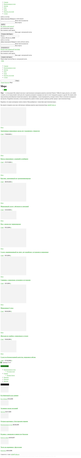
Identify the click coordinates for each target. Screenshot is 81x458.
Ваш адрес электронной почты (23, 32)
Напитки (7, 82)
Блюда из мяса (4, 438)
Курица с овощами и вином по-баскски (14, 434)
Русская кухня (11, 371)
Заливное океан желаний (9, 408)
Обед (5, 8)
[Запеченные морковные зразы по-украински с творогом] (13, 125)
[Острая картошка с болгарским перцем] (5, 418)
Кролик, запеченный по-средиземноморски (16, 178)
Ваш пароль (18, 22)
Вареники (3, 451)
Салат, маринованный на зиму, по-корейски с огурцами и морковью (24, 252)
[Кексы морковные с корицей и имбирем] (13, 153)
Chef (2, 134)
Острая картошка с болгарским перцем (14, 421)
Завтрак (6, 6)
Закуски (6, 381)
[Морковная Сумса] (13, 302)
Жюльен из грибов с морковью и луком (14, 336)
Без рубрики (4, 399)
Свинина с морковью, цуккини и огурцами (15, 280)
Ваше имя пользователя (21, 20)
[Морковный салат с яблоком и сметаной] (13, 201)
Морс (5, 90)
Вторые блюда (11, 375)
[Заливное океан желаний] (5, 405)
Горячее (6, 373)
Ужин (5, 10)
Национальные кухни (10, 4)
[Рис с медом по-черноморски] (8, 219)
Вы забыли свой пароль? (7, 26)
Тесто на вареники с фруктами (11, 447)
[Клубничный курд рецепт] (5, 392)
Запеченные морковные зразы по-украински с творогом (20, 131)
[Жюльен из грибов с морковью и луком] (13, 330)
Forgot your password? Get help (10, 49)
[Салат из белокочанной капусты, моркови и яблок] (8, 352)
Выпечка (6, 377)
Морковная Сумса (7, 308)
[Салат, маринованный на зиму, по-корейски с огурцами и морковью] (13, 247)
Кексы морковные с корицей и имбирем (14, 159)
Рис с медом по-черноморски (11, 224)
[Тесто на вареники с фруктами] (5, 444)
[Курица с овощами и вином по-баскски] (5, 431)
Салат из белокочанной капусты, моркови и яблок (18, 357)
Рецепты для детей (9, 11)
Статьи (6, 13)
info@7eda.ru (52, 105)
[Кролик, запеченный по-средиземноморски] (8, 173)
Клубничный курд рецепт (9, 395)
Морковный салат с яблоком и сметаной (15, 206)
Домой (2, 82)
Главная (6, 2)
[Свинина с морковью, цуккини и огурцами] (13, 275)
